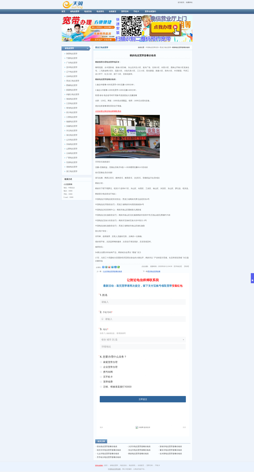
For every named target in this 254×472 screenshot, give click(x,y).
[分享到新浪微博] (109, 267)
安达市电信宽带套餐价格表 (139, 450)
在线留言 (141, 465)
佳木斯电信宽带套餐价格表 (171, 454)
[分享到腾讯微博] (112, 267)
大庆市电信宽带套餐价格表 (139, 446)
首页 (106, 465)
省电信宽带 (114, 465)
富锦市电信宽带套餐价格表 (171, 446)
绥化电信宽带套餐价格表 (107, 446)
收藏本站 (189, 2)
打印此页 (178, 266)
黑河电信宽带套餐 (154, 271)
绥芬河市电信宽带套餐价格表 (109, 450)
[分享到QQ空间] (106, 267)
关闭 (186, 266)
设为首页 (181, 2)
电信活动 (123, 465)
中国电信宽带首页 (152, 47)
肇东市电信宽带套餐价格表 (171, 450)
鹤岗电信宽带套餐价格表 (138, 454)
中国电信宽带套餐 (114, 469)
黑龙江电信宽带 (165, 47)
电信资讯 (132, 465)
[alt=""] (75, 4)
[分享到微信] (118, 267)
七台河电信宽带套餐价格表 (108, 454)
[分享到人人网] (115, 267)
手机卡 (157, 465)
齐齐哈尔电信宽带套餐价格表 (109, 457)
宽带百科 (149, 465)
